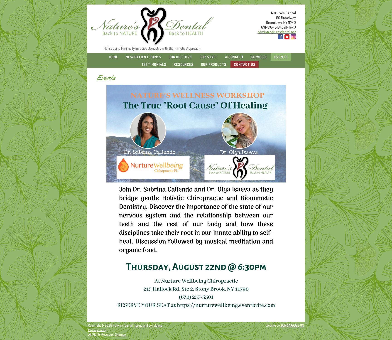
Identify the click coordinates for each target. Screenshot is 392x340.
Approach (234, 57)
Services (259, 57)
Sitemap (120, 334)
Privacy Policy (97, 330)
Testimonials (154, 64)
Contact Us (244, 64)
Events (281, 57)
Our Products (214, 64)
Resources (183, 64)
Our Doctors (180, 57)
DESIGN (292, 325)
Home (113, 57)
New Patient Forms (143, 57)
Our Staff (208, 57)
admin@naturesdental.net (276, 32)
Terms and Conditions (148, 325)
